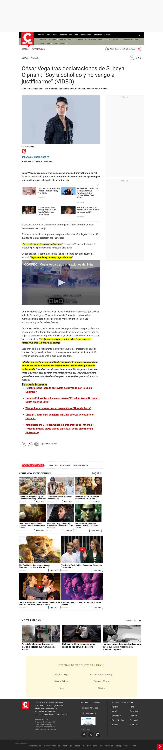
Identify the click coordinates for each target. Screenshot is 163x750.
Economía (73, 35)
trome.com (92, 746)
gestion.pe (67, 746)
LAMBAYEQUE (127, 39)
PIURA (42, 43)
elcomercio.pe (35, 746)
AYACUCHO (52, 39)
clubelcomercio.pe (52, 746)
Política (41, 35)
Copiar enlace (50, 444)
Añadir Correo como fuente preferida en (123, 49)
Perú (48, 35)
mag (134, 746)
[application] (61, 282)
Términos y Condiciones (90, 703)
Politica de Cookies (88, 713)
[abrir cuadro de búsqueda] (139, 35)
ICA (109, 39)
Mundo (55, 35)
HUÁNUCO (101, 39)
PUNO (48, 43)
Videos (107, 35)
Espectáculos (85, 35)
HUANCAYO (92, 39)
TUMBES (62, 43)
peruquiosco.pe (123, 746)
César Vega (53, 465)
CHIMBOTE (62, 39)
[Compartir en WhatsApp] (36, 444)
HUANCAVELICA (81, 39)
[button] (61, 282)
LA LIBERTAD (117, 39)
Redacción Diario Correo (35, 157)
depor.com (79, 746)
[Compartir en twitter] (138, 58)
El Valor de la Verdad (80, 465)
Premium (134, 724)
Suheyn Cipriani (65, 465)
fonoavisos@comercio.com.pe (55, 714)
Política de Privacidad (89, 708)
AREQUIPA (43, 39)
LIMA (136, 39)
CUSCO (70, 39)
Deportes (63, 35)
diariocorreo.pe (106, 746)
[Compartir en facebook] (132, 58)
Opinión (133, 716)
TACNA (55, 43)
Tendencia (97, 35)
